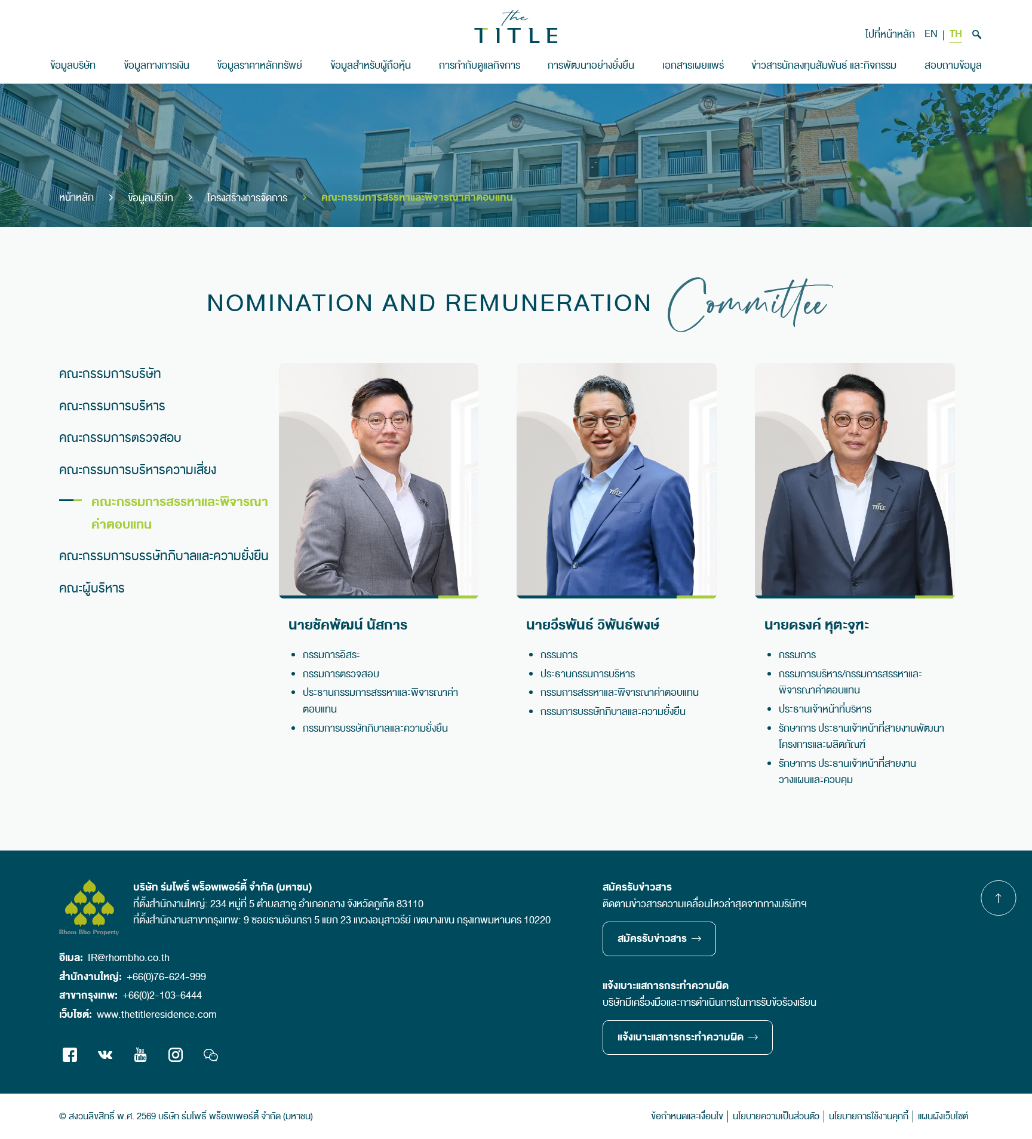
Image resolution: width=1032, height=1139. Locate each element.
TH (956, 34)
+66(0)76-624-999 (166, 977)
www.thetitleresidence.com (157, 1014)
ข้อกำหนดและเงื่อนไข (687, 1116)
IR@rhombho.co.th (129, 958)
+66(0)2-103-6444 (162, 995)
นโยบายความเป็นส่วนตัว (776, 1116)
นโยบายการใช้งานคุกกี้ (868, 1116)
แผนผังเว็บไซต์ (943, 1116)
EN (931, 34)
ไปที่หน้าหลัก (890, 34)
